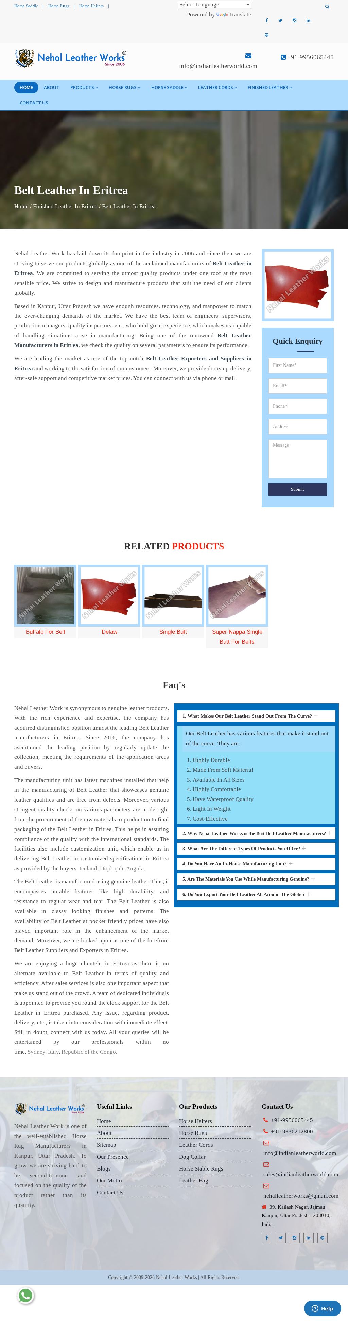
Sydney (36, 1052)
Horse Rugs (58, 5)
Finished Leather (268, 87)
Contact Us (34, 103)
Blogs (104, 1168)
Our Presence (113, 1157)
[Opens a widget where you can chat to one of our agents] (322, 1309)
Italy (53, 1052)
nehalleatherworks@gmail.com (300, 1196)
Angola (135, 868)
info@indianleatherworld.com (218, 65)
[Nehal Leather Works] (71, 58)
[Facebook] (266, 21)
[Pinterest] (266, 35)
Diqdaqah (111, 868)
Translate (240, 14)
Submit (297, 489)
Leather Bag (193, 1180)
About (51, 87)
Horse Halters (91, 5)
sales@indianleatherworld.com (300, 1174)
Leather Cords (215, 87)
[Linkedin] (308, 21)
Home (26, 87)
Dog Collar (192, 1157)
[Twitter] (280, 21)
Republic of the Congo (89, 1052)
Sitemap (106, 1145)
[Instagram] (294, 21)
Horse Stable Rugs (201, 1168)
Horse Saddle (26, 5)
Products (82, 87)
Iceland (88, 868)
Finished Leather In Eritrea (65, 206)
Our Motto (109, 1180)
